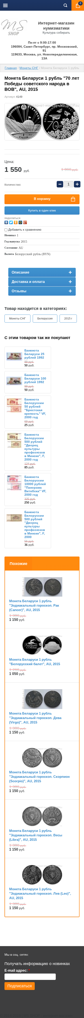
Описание (20, 272)
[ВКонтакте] (6, 221)
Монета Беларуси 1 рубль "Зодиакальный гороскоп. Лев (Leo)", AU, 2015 (40, 893)
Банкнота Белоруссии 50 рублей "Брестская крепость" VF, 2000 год (35, 408)
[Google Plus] (25, 221)
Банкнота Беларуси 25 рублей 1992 (34, 354)
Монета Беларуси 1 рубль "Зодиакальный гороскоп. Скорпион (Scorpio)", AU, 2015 (39, 776)
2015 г (68, 318)
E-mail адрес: (17, 970)
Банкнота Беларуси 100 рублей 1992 (35, 378)
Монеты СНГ (28, 68)
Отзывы (19, 291)
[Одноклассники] (16, 221)
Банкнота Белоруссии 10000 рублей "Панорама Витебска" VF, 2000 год (35, 485)
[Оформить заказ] (77, 5)
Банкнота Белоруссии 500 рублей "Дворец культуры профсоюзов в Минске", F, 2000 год (34, 447)
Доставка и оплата (28, 282)
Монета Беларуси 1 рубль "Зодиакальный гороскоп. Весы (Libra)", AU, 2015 (35, 835)
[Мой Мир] (21, 221)
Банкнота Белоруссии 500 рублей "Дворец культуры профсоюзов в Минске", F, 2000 (34, 524)
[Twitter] (11, 221)
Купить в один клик (42, 210)
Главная (11, 68)
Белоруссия (45, 318)
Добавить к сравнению (24, 229)
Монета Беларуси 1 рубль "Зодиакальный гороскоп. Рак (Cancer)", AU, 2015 (34, 605)
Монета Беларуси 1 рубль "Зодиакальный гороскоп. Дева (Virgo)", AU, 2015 (35, 717)
